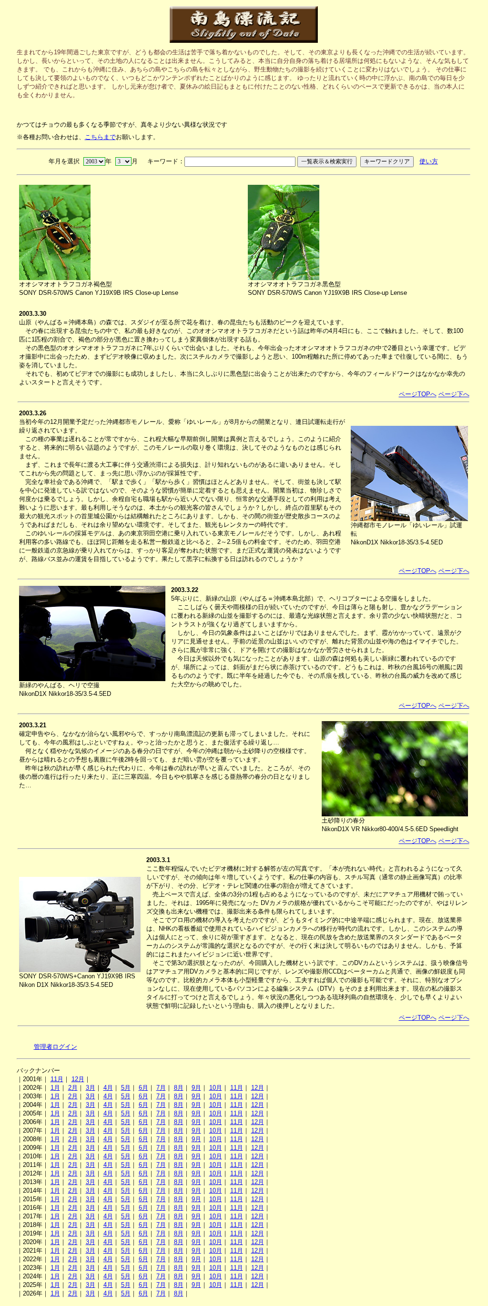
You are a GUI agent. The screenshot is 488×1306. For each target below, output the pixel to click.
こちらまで (100, 137)
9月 (196, 1087)
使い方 (428, 161)
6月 (143, 1087)
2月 (73, 1087)
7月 (161, 1087)
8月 (178, 1087)
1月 (55, 1087)
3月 (90, 1087)
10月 (215, 1087)
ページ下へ (453, 394)
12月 (77, 1079)
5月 (126, 1087)
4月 (108, 1087)
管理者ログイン (55, 1046)
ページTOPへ (418, 394)
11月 (57, 1079)
